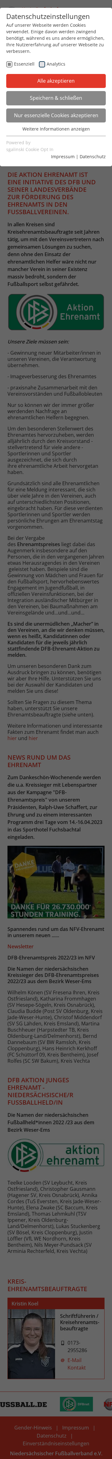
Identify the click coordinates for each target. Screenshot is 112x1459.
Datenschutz (93, 156)
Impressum (63, 156)
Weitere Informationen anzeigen (56, 129)
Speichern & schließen (56, 97)
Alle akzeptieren (56, 80)
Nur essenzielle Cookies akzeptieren (56, 115)
